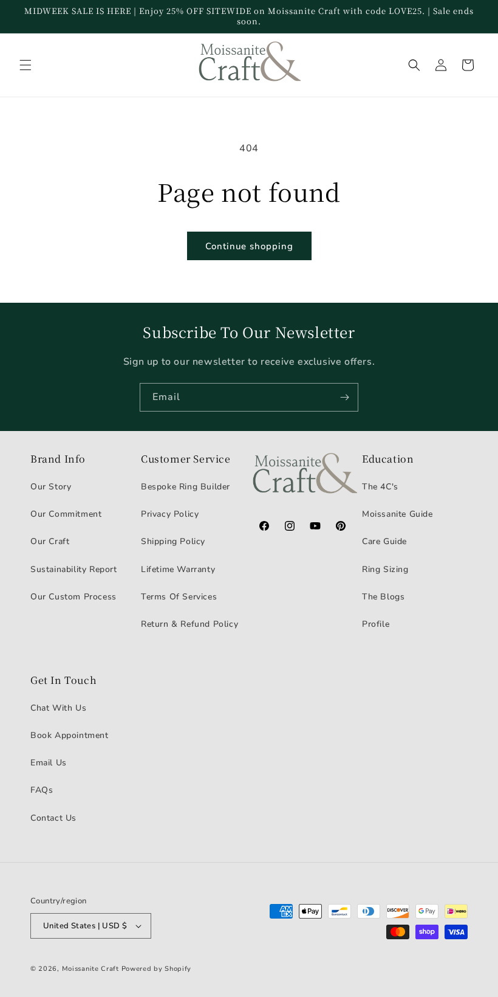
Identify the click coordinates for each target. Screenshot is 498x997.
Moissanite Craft (90, 968)
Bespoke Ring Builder (185, 486)
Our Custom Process (73, 596)
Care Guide (384, 541)
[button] (25, 65)
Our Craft (49, 541)
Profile (375, 624)
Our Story (50, 486)
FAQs (41, 790)
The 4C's (380, 486)
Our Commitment (65, 514)
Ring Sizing (385, 569)
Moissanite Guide (397, 514)
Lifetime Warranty (178, 569)
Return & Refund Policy (189, 624)
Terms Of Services (179, 596)
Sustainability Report (73, 569)
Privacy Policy (170, 514)
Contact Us (53, 818)
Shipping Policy (173, 541)
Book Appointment (69, 735)
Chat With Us (58, 708)
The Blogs (383, 596)
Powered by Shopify (156, 968)
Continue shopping (249, 246)
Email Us (48, 762)
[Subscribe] (344, 397)
